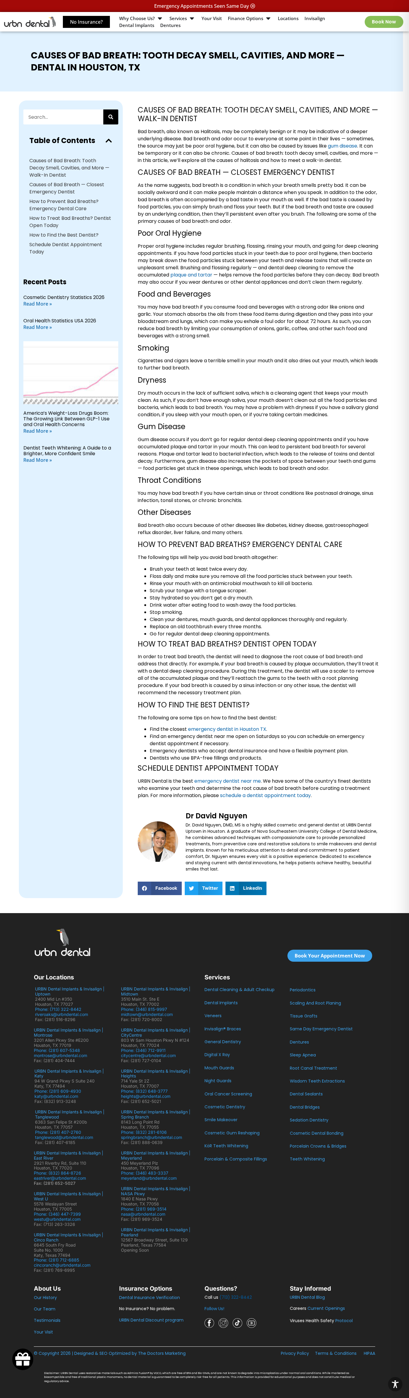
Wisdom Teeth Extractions (317, 1081)
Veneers (213, 1016)
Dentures (299, 1042)
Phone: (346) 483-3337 (144, 1172)
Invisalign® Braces (223, 1029)
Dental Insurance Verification (149, 1298)
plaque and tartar (191, 274)
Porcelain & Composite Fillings (236, 1159)
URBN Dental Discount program (151, 1320)
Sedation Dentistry (309, 1120)
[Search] (110, 116)
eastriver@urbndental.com (60, 1178)
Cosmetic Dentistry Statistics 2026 (63, 297)
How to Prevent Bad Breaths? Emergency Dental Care (64, 205)
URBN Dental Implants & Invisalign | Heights (155, 1073)
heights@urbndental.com (145, 1096)
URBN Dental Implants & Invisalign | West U (68, 1196)
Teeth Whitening (307, 1159)
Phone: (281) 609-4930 (57, 1091)
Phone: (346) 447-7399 (57, 1214)
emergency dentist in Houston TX (227, 729)
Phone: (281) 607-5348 (58, 1050)
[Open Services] (192, 18)
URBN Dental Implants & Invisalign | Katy (69, 1073)
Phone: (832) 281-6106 (144, 1132)
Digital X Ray (217, 1055)
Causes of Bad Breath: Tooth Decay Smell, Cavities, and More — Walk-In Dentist (69, 167)
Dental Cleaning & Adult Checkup (240, 990)
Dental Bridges (305, 1107)
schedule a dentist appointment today (265, 795)
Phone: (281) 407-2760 (58, 1132)
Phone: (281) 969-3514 (143, 1208)
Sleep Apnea (303, 1055)
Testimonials (47, 1320)
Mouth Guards (219, 1068)
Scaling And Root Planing (315, 1003)
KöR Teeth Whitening (226, 1146)
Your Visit (43, 1332)
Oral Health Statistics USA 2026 (59, 320)
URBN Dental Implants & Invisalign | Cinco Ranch (68, 1237)
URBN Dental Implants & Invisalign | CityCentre (155, 1032)
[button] (108, 140)
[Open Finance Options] (268, 18)
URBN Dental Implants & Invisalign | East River (68, 1155)
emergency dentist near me (227, 781)
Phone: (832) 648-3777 (145, 1091)
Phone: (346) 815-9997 (146, 1009)
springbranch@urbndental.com (151, 1137)
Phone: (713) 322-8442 (59, 1009)
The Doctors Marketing (162, 1353)
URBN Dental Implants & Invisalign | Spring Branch (155, 1114)
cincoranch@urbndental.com (62, 1265)
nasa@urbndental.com (143, 1214)
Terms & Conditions (336, 1353)
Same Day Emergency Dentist (321, 1029)
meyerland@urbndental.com (149, 1178)
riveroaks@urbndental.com (61, 1014)
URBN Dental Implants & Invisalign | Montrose (68, 1032)
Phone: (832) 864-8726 (59, 1172)
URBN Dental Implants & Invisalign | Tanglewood (69, 1114)
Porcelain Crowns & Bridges (318, 1146)
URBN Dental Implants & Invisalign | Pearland (155, 1232)
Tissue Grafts (303, 1016)
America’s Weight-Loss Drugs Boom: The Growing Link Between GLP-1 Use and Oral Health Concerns (66, 419)
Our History (45, 1298)
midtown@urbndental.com (147, 1014)
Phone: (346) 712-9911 (143, 1050)
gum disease (342, 145)
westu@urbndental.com (57, 1219)
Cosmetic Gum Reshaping (232, 1133)
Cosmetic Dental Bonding (316, 1133)
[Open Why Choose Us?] (159, 18)
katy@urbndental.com (56, 1096)
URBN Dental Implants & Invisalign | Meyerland (155, 1155)
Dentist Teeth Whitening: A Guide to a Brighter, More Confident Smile (67, 450)
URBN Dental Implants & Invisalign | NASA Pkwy (155, 1191)
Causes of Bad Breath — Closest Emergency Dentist (66, 188)
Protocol (344, 1321)
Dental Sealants (306, 1094)
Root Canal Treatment (313, 1068)
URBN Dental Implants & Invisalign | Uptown (69, 991)
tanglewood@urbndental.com (64, 1137)
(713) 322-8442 (235, 1297)
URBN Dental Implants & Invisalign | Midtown (155, 991)
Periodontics (303, 990)
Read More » (37, 303)
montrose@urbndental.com (60, 1055)
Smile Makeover (221, 1120)
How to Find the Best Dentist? (64, 235)
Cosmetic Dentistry (225, 1107)
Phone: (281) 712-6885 (56, 1259)
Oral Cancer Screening (228, 1094)
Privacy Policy (295, 1353)
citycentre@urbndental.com (148, 1055)
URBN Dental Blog (307, 1297)
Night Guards (218, 1081)
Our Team (44, 1309)
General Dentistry (223, 1042)
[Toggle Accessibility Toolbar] (395, 1384)
